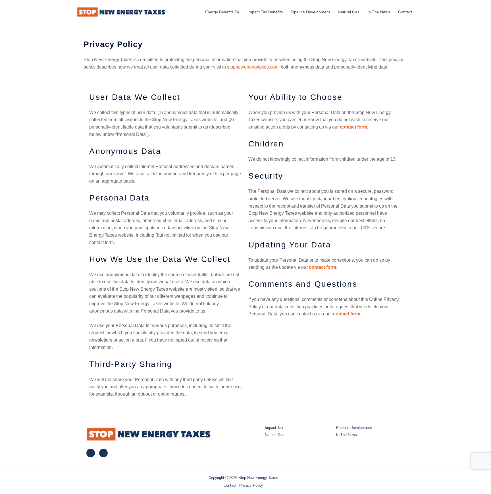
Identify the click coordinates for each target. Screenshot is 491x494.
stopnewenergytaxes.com (252, 67)
